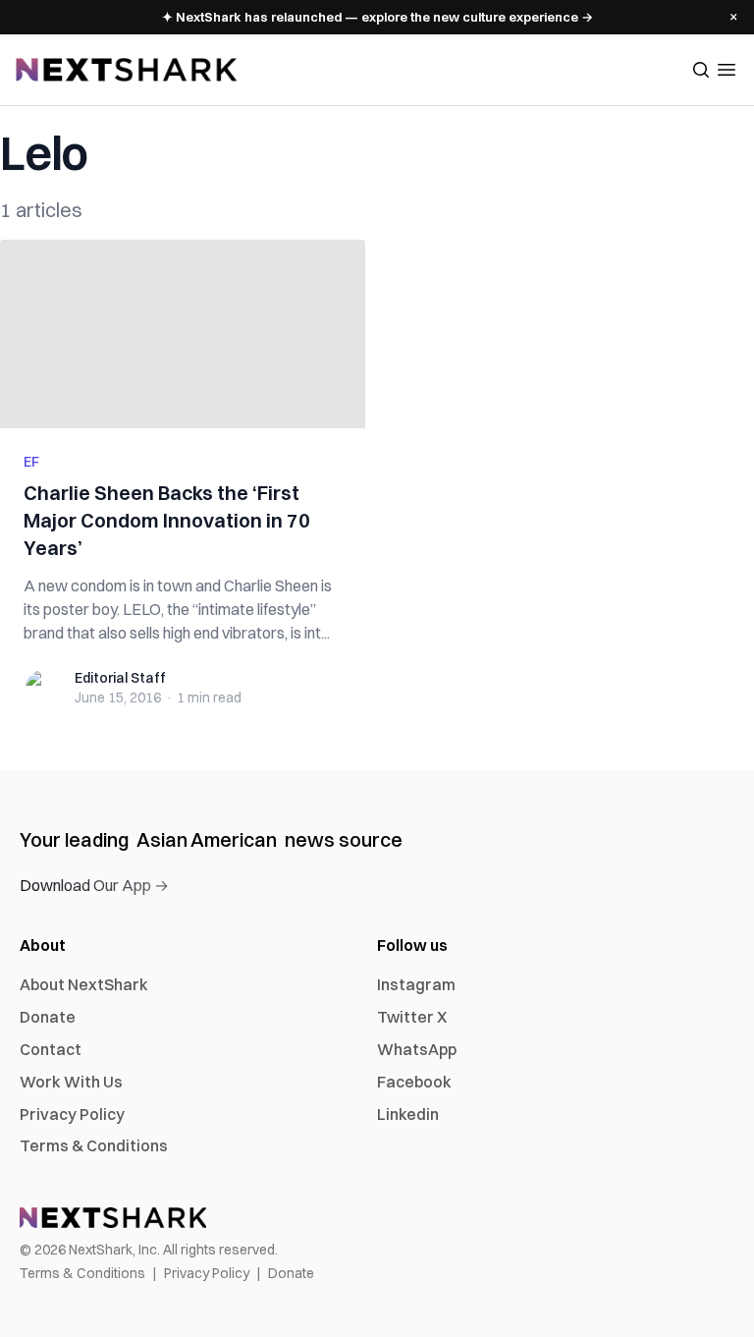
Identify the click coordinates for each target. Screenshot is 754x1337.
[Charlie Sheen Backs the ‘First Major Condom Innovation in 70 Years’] (182, 334)
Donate (48, 1017)
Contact (50, 1049)
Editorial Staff (120, 678)
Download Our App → (94, 885)
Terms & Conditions (94, 1145)
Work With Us (71, 1081)
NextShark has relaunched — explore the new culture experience (377, 17)
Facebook (414, 1081)
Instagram (416, 984)
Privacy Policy (72, 1114)
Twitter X (412, 1017)
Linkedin (408, 1114)
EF (31, 462)
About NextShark (84, 984)
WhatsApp (417, 1049)
